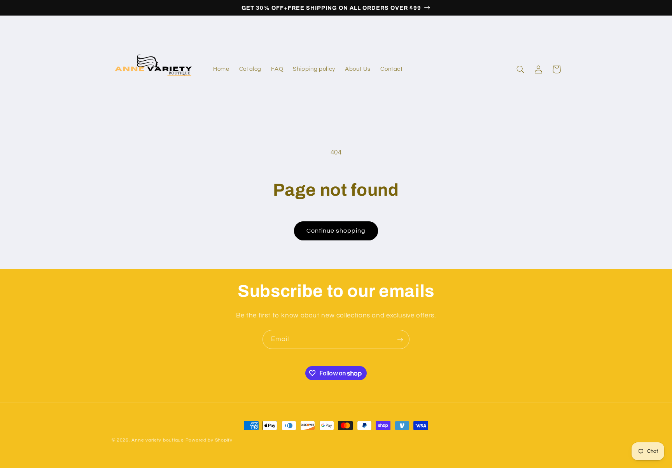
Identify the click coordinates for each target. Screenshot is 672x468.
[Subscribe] (400, 339)
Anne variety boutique (157, 440)
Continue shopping (336, 231)
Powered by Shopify (209, 440)
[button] (521, 69)
